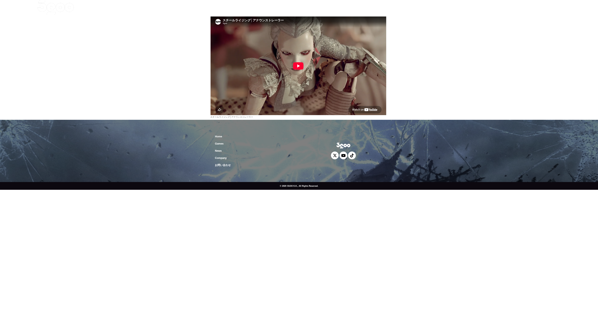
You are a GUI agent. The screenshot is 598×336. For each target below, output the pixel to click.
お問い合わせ (163, 7)
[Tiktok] (570, 6)
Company (144, 7)
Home (101, 7)
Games (115, 7)
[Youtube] (563, 6)
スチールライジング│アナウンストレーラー (231, 117)
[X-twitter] (556, 6)
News (129, 7)
